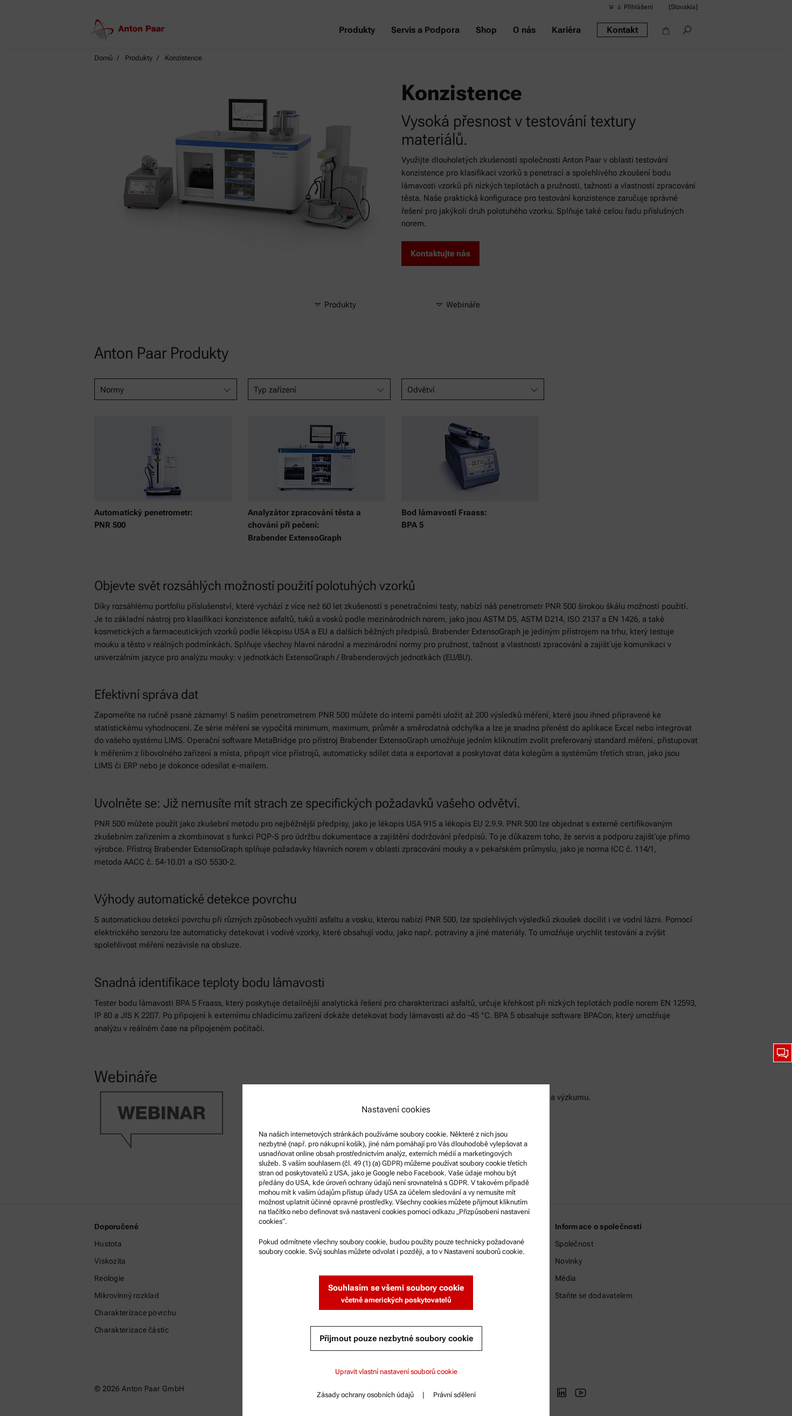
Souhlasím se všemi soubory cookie (396, 1293)
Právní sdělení (454, 1395)
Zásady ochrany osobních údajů (365, 1395)
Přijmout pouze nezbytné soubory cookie (396, 1338)
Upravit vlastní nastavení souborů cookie (396, 1372)
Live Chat (782, 1052)
